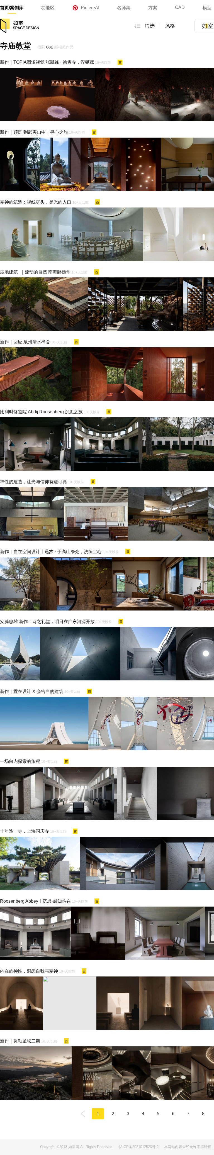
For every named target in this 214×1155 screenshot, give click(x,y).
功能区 (48, 7)
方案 (152, 7)
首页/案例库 (11, 7)
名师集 (123, 7)
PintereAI (90, 7)
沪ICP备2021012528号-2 (139, 1147)
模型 (207, 7)
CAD (180, 7)
